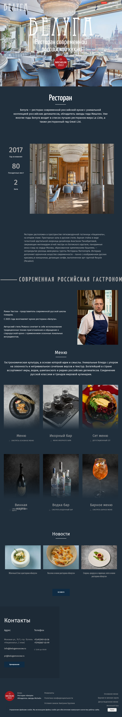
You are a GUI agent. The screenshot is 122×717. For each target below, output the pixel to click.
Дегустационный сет (101, 440)
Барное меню (101, 505)
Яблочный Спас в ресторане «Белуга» (23, 573)
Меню (21, 436)
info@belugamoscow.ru (15, 648)
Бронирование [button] (93, 7)
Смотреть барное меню (102, 510)
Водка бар (60, 505)
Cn (111, 7)
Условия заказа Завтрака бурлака (59, 703)
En (105, 7)
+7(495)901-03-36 (41, 639)
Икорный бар (61, 436)
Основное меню (111, 694)
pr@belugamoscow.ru (14, 656)
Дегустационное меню (108, 702)
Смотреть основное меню (22, 441)
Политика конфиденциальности (58, 698)
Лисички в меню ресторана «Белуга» (61, 573)
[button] (117, 7)
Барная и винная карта (108, 698)
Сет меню (100, 436)
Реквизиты (49, 693)
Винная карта (21, 507)
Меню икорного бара (62, 440)
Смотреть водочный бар (62, 510)
